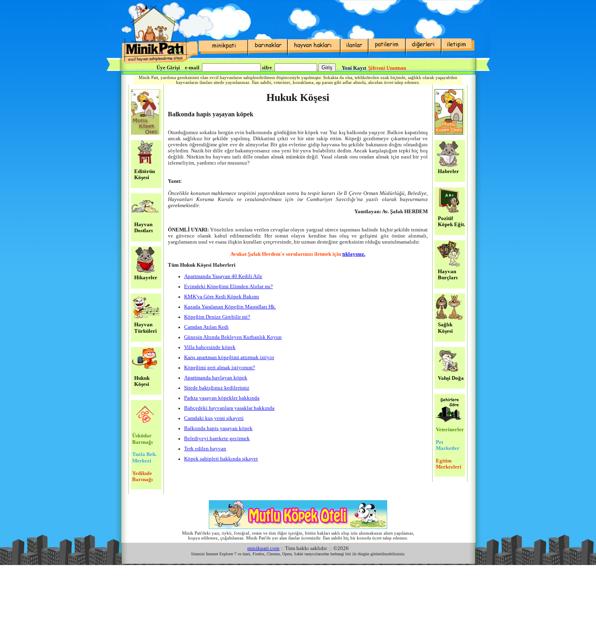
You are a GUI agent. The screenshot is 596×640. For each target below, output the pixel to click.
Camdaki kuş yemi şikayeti (214, 418)
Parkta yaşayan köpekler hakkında (221, 398)
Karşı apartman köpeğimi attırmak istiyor (229, 357)
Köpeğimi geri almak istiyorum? (219, 367)
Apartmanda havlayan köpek (215, 378)
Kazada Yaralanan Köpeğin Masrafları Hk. (230, 307)
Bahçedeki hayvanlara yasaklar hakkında (229, 408)
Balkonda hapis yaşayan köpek (218, 428)
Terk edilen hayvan (205, 449)
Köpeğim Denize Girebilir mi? (217, 317)
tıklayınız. (353, 254)
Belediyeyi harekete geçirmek (217, 438)
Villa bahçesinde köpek (210, 347)
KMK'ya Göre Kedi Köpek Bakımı (221, 297)
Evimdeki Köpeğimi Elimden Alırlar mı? (228, 286)
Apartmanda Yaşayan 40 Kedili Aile (223, 276)
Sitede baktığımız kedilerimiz (216, 388)
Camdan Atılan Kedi (206, 327)
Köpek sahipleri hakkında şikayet (221, 459)
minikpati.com (263, 548)
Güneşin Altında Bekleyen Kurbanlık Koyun (233, 337)
